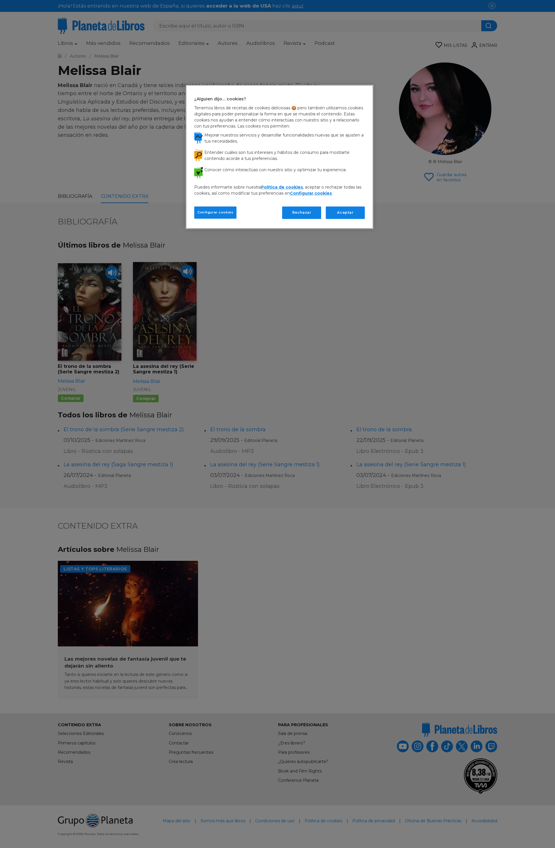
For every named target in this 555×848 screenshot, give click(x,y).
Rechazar (301, 212)
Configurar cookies (215, 212)
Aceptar (345, 212)
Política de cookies (282, 187)
